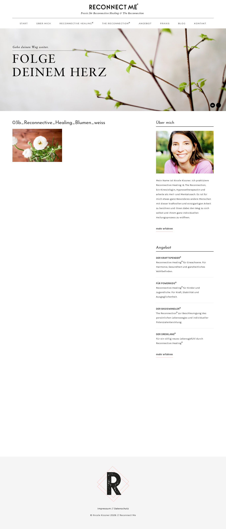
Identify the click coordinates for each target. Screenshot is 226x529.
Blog (182, 23)
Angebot (145, 23)
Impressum (104, 508)
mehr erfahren (164, 228)
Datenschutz (121, 508)
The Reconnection (116, 23)
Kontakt (200, 23)
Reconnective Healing (76, 23)
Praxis (165, 23)
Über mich (43, 23)
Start (24, 23)
